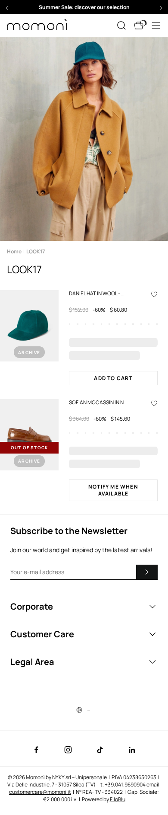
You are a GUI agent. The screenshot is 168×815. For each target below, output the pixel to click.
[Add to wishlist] (154, 294)
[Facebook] (36, 750)
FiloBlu (117, 799)
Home (14, 251)
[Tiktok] (100, 750)
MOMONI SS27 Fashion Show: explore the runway (84, 7)
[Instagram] (68, 750)
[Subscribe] (147, 572)
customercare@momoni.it (40, 792)
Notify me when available (113, 490)
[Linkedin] (132, 750)
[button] (84, 7)
